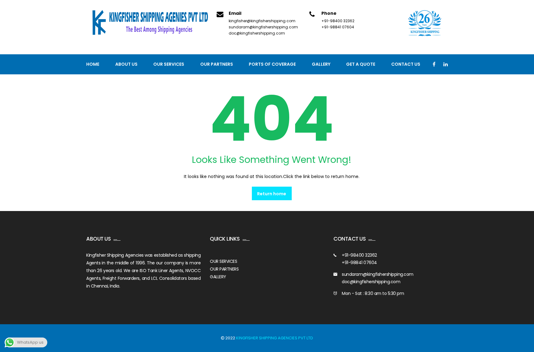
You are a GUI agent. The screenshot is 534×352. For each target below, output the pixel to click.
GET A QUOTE (360, 64)
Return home (271, 194)
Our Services (168, 64)
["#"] (434, 64)
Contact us (405, 64)
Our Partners (216, 64)
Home (92, 64)
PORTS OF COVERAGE (272, 64)
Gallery (321, 64)
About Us (126, 64)
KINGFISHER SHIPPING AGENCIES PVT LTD (274, 338)
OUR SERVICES (223, 261)
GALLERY (218, 277)
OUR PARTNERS (224, 269)
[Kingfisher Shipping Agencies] (152, 22)
